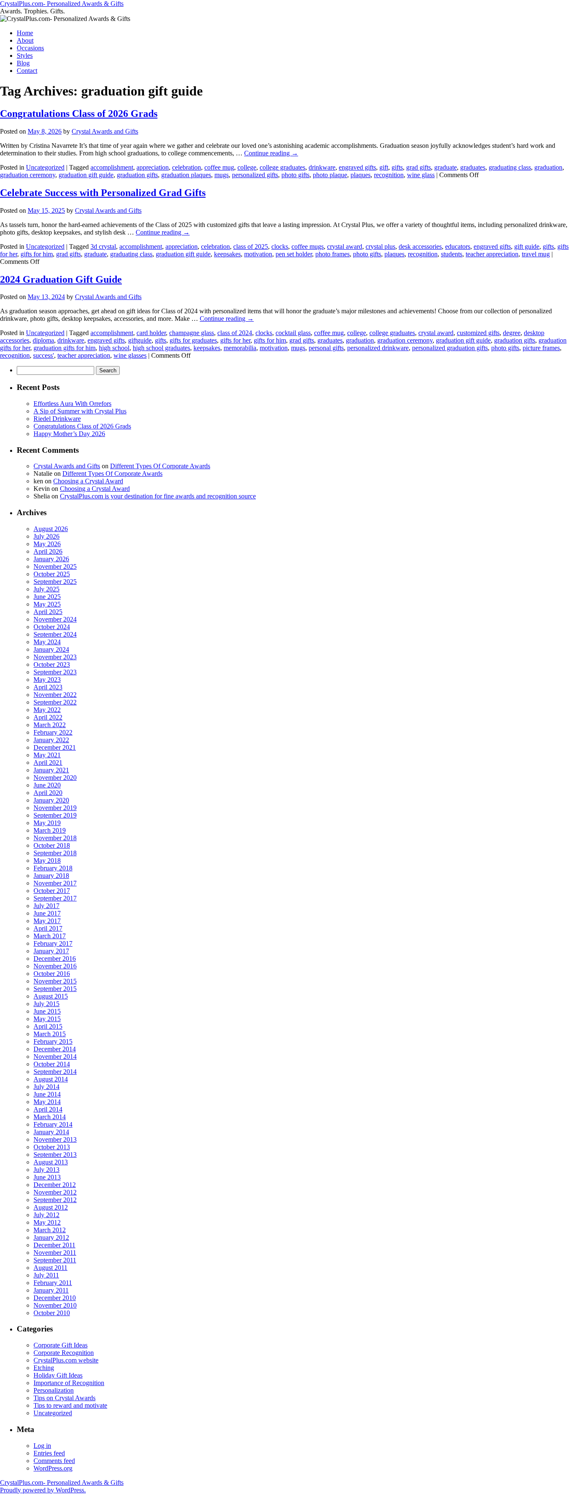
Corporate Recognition (63, 1352)
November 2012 (55, 1192)
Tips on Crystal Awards (64, 1397)
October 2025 (51, 574)
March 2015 (49, 1033)
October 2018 (51, 845)
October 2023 (51, 664)
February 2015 (52, 1041)
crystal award (344, 246)
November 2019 (55, 807)
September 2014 (55, 1071)
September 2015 (55, 988)
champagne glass (191, 332)
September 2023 (55, 672)
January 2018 (51, 875)
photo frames (332, 254)
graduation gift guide (86, 174)
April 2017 (47, 928)
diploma (43, 340)
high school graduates (161, 347)
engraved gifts (357, 167)
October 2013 (51, 1147)
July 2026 (46, 536)
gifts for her (235, 340)
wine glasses (130, 355)
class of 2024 (234, 332)
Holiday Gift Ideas (57, 1375)
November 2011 (54, 1252)
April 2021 (47, 762)
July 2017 (46, 905)
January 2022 (51, 739)
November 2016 (55, 966)
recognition (389, 174)
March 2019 (49, 830)
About (25, 40)
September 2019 (55, 815)
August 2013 (50, 1162)
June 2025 (47, 596)
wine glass (421, 174)
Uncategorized (45, 167)
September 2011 (54, 1260)
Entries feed (49, 1453)
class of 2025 (250, 246)
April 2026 (47, 551)
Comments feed (54, 1460)
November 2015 (55, 981)
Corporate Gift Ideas (60, 1345)
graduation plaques (186, 174)
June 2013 (47, 1177)
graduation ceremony (27, 174)
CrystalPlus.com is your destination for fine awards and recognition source (158, 496)
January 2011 (51, 1290)
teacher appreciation (492, 254)
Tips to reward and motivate (70, 1405)
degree (511, 332)
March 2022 (49, 724)
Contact (27, 70)
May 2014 (47, 1101)
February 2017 (52, 943)
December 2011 (54, 1245)
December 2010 (54, 1297)
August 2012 (50, 1207)
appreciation (153, 167)
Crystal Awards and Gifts (105, 131)
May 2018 (47, 860)
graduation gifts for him (64, 347)
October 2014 (51, 1064)
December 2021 (54, 747)
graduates (472, 167)
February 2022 (52, 732)
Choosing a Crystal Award (88, 481)
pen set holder (294, 254)
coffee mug (219, 167)
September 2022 (55, 702)
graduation (548, 167)
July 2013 (46, 1169)
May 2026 (47, 543)
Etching (43, 1367)
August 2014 (50, 1079)
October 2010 (51, 1312)
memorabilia (240, 347)
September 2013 (55, 1154)
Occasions (30, 48)
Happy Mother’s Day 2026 (69, 433)
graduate (445, 167)
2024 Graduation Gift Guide (61, 279)
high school (114, 347)
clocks (279, 246)
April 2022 (47, 717)
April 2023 (47, 687)
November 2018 (55, 837)
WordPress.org (52, 1468)
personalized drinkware (378, 347)
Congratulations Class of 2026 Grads (78, 113)
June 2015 (47, 1011)
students (451, 254)
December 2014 (54, 1049)
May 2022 (47, 709)
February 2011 (52, 1282)
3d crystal (103, 246)
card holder (151, 332)
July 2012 (46, 1214)
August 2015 (50, 996)
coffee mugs (307, 246)
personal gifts (326, 347)
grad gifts (418, 167)
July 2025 (46, 589)
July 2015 (46, 1003)
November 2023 (55, 657)
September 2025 (55, 581)
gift (383, 167)
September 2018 (55, 853)
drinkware (322, 167)
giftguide (140, 340)
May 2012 (47, 1222)
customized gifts (478, 332)
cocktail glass (293, 332)
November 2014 (55, 1056)
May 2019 (47, 822)
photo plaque (330, 174)
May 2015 (47, 1018)
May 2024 (47, 641)
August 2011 (50, 1267)
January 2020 (51, 800)
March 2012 (49, 1229)
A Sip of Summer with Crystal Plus (79, 411)
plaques (360, 174)
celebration (186, 167)
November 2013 (55, 1139)
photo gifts (295, 174)
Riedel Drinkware (57, 418)
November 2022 (55, 694)
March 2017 (49, 935)
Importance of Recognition (68, 1382)
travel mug (536, 254)
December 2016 (54, 958)
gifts (397, 167)
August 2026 (50, 528)
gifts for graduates (193, 340)
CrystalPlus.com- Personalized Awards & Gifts (62, 3)
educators (457, 246)
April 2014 (47, 1109)
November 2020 (55, 777)
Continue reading (271, 153)
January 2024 (51, 649)
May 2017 (47, 920)
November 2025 (55, 566)
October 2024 (51, 626)
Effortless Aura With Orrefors (72, 403)
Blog (23, 63)
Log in (42, 1445)
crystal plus (380, 246)
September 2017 (55, 898)
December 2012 (54, 1184)
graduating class (510, 167)
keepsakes (227, 254)
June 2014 (47, 1094)
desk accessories (420, 246)
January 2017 (51, 951)
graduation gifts (137, 174)
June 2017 (47, 913)
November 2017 (55, 883)
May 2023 (47, 679)
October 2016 (51, 973)
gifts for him (37, 254)
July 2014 (46, 1086)
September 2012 (55, 1199)
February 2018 (52, 868)
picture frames (541, 347)
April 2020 (47, 792)
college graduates (282, 167)
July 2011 (46, 1275)
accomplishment (111, 167)
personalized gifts (255, 174)
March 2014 (49, 1116)
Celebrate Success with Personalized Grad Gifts (103, 192)
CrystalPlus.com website (65, 1360)
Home (25, 32)
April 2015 (47, 1026)
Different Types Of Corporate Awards (160, 466)
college (246, 167)
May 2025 (47, 604)
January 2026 (51, 559)
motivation (258, 254)
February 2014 (52, 1124)
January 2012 (51, 1237)
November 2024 (55, 619)
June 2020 (47, 785)
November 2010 (55, 1305)
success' (43, 355)
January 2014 (51, 1131)
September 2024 (55, 634)
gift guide (526, 246)
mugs (221, 174)
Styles (25, 55)
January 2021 (51, 770)
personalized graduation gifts (450, 347)
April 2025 (47, 611)
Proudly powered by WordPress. (43, 1490)
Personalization (53, 1390)
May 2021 (47, 755)
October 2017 (51, 890)
